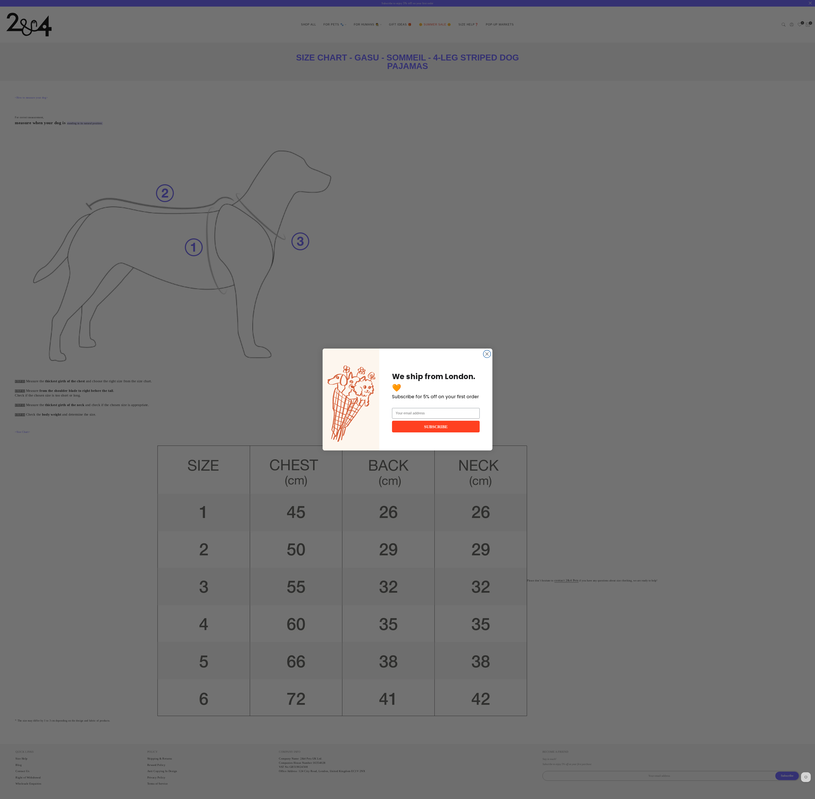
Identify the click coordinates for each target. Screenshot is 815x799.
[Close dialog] (487, 354)
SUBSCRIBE (436, 426)
